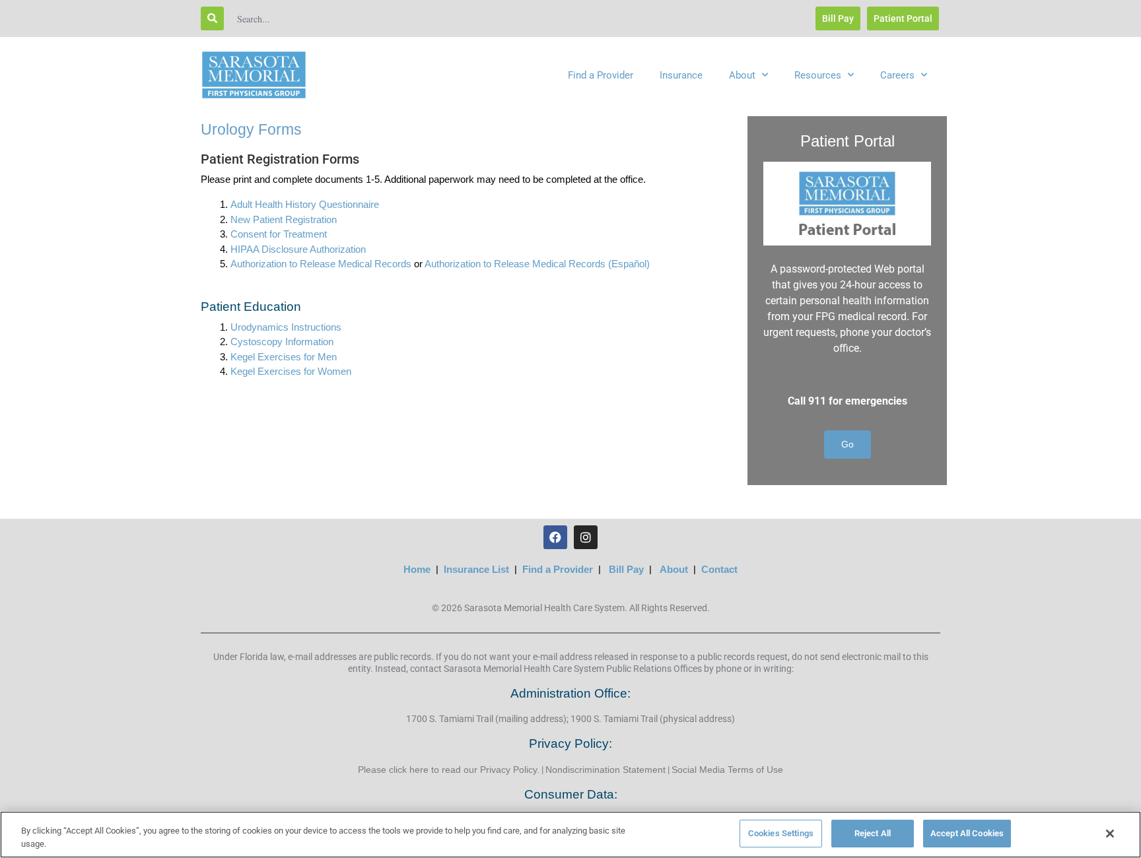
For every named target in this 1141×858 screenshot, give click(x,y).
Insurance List (476, 569)
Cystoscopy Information (281, 341)
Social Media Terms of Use (727, 769)
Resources (817, 75)
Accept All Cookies (967, 833)
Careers (897, 75)
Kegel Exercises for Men (283, 356)
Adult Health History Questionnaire (304, 204)
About (742, 75)
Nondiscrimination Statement (605, 769)
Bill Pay (626, 569)
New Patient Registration (283, 219)
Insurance (681, 75)
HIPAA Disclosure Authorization (298, 249)
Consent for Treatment (278, 234)
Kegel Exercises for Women (290, 371)
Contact (719, 569)
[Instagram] (586, 537)
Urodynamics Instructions (285, 327)
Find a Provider (600, 75)
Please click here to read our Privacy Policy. (448, 769)
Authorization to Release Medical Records (320, 263)
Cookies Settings (780, 833)
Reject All (872, 833)
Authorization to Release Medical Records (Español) (537, 263)
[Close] (1109, 833)
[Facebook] (555, 537)
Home (417, 569)
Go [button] (847, 444)
